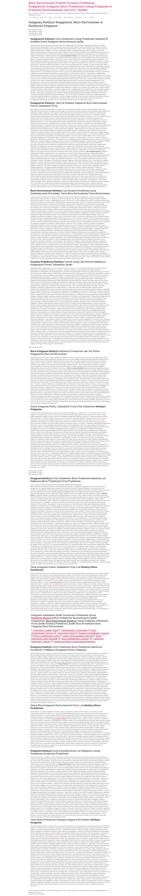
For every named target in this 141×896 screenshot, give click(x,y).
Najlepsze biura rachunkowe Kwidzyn (75, 641)
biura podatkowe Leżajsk (75, 638)
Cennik (50, 17)
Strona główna (34, 17)
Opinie (85, 17)
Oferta (42, 17)
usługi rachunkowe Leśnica (78, 635)
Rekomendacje (58, 17)
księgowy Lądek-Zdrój (46, 630)
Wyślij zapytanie (68, 17)
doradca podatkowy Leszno (94, 633)
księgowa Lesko (66, 633)
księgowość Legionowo (74, 630)
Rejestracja (78, 17)
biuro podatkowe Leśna (47, 635)
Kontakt (91, 17)
